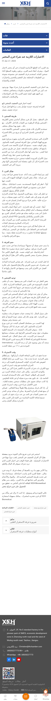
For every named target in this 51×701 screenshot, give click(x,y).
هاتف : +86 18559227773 (17, 651)
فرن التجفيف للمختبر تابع (12, 103)
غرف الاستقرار (26, 607)
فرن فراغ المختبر (9, 511)
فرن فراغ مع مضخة (40, 508)
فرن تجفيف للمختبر (23, 508)
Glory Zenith (13, 690)
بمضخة (5, 454)
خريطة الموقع (8, 681)
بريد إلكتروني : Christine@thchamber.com (24, 646)
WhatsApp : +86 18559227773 (20, 655)
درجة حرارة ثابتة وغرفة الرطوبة (25, 574)
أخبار (24, 681)
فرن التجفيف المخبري (25, 548)
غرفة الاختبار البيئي (25, 565)
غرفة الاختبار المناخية (25, 582)
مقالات (18, 681)
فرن (14, 24)
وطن (8, 24)
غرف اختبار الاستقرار (25, 599)
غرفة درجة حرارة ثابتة (25, 557)
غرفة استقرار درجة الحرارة (25, 591)
